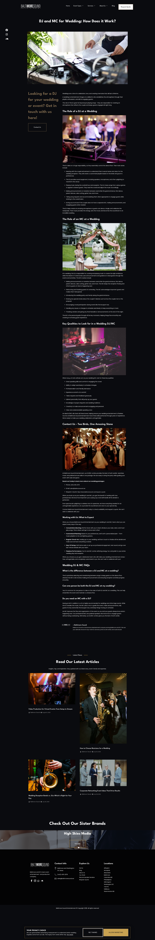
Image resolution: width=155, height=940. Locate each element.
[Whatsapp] (38, 881)
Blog (113, 6)
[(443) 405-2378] (55, 874)
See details (70, 934)
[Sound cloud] (42, 881)
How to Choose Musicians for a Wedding (95, 748)
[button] (2, 840)
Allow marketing (116, 932)
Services (90, 6)
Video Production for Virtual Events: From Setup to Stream (50, 709)
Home (68, 6)
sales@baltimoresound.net (65, 878)
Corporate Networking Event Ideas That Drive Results (100, 791)
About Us (102, 6)
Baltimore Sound (35, 712)
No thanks (93, 932)
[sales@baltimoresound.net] (55, 879)
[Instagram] (6, 34)
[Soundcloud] (6, 38)
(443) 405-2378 (62, 874)
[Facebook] (6, 30)
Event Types (77, 6)
